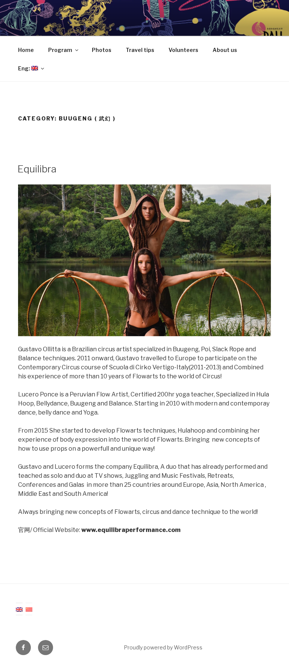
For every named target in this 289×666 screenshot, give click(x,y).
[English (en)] (19, 609)
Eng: (24, 68)
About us (225, 50)
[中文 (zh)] (29, 609)
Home (26, 50)
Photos (101, 50)
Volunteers (183, 50)
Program (60, 50)
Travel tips (140, 50)
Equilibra (36, 169)
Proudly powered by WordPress (163, 647)
